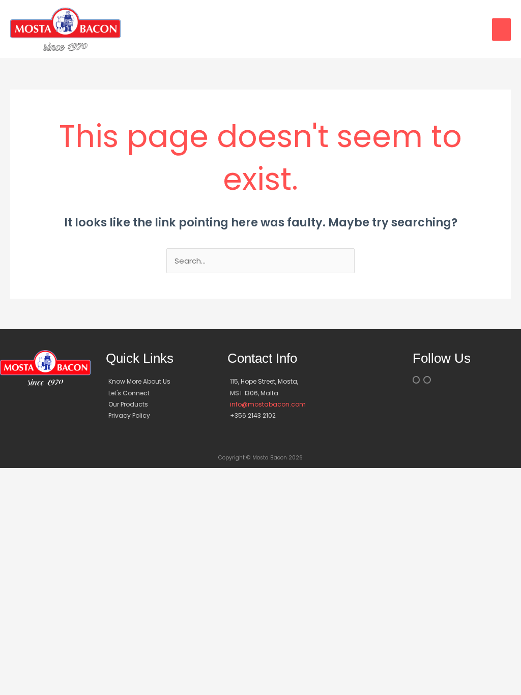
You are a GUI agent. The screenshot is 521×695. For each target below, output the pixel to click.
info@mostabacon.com (268, 404)
